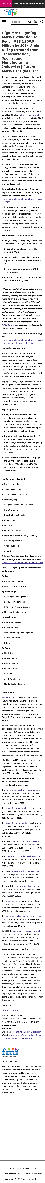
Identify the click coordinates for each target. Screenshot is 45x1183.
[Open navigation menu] (4, 21)
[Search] (29, 21)
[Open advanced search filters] (35, 21)
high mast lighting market (29, 115)
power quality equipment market (27, 931)
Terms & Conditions (33, 1174)
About (11, 1168)
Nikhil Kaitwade (9, 697)
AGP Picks (6, 4)
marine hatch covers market (24, 841)
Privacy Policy (34, 1179)
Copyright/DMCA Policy (15, 1179)
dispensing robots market (17, 823)
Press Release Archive (26, 1168)
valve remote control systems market (22, 790)
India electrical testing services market (23, 856)
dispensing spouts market (17, 808)
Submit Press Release (12, 1174)
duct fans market (13, 901)
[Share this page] (41, 21)
